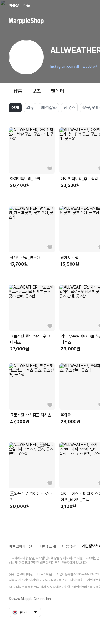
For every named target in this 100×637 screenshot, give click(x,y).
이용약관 (68, 546)
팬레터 (57, 91)
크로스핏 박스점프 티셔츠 (30, 415)
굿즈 (36, 91)
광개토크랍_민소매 (25, 257)
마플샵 (14, 5)
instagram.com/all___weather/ (73, 67)
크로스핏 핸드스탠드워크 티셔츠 (30, 339)
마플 (26, 5)
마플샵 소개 (47, 546)
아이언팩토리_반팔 (25, 178)
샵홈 (17, 91)
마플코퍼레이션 (20, 546)
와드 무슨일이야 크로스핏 (31, 496)
